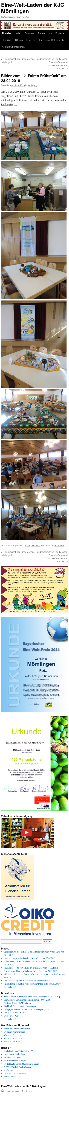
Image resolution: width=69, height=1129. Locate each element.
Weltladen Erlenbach (12, 1034)
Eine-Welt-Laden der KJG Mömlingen (32, 8)
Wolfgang (32, 85)
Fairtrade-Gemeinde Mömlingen (17, 1002)
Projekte (59, 33)
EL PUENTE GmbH (12, 1057)
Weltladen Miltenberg (13, 1038)
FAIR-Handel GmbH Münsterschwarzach (21, 1063)
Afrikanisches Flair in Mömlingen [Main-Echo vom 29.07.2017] (31, 970)
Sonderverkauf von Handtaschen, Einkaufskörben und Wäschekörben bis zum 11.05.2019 (52, 63)
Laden (18, 33)
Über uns (31, 40)
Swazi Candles (10, 1076)
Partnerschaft (45, 33)
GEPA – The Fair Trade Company (18, 1066)
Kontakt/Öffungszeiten (13, 46)
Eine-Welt (7, 40)
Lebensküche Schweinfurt (15, 1073)
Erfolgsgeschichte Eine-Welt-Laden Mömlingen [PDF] (26, 1009)
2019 (27, 545)
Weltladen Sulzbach (12, 1041)
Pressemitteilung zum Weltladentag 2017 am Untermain (27, 980)
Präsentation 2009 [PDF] (14, 1012)
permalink (59, 545)
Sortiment (29, 33)
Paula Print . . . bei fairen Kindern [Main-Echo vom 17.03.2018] (31, 967)
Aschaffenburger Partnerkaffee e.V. (18, 1050)
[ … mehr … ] (10, 986)
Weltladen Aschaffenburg (14, 1031)
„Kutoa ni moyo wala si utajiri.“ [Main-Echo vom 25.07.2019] (30, 958)
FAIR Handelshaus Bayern (15, 1060)
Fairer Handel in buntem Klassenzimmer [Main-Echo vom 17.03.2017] (33, 983)
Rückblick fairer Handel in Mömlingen (20, 1006)
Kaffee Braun (9, 1070)
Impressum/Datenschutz (51, 40)
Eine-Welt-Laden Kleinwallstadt (17, 1028)
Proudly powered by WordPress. (18, 1090)
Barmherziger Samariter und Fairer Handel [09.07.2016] (27, 999)
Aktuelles (6, 33)
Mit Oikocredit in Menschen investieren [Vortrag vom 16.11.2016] (32, 996)
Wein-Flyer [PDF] (11, 1015)
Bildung (19, 40)
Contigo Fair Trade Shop (14, 1054)
